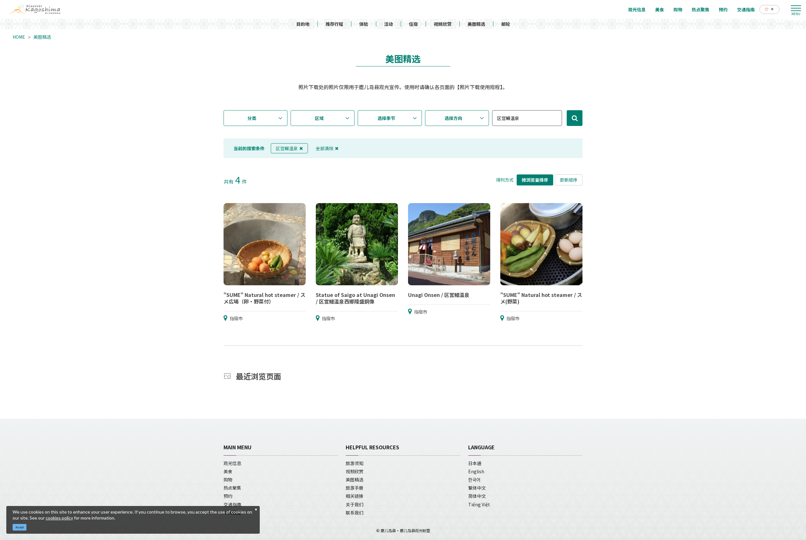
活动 (388, 24)
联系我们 (354, 512)
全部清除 (324, 148)
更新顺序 (568, 180)
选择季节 (386, 118)
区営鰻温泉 (287, 148)
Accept (19, 527)
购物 (228, 479)
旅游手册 (354, 488)
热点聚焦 (232, 488)
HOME (19, 37)
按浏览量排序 (535, 180)
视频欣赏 (442, 24)
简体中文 (477, 496)
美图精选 (476, 24)
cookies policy (59, 517)
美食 (228, 471)
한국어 (474, 479)
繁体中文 (477, 488)
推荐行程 (334, 24)
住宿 (413, 24)
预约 (228, 496)
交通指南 (232, 504)
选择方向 (453, 118)
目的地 (302, 24)
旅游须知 (354, 463)
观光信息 (232, 463)
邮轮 (505, 24)
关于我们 (354, 504)
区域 (319, 118)
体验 (363, 24)
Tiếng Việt (479, 504)
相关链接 (354, 496)
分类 (251, 118)
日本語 (474, 463)
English (476, 471)
